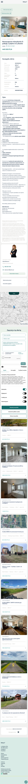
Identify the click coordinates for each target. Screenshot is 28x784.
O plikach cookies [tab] (22, 370)
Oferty (2, 753)
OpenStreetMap (24, 324)
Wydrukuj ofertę (5, 13)
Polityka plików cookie (6, 770)
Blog (2, 764)
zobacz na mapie (11, 46)
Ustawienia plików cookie (14, 411)
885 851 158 (8, 266)
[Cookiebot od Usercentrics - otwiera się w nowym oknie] (21, 367)
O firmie (3, 762)
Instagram (3, 749)
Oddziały (3, 763)
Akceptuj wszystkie (14, 407)
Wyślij (23, 363)
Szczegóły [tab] (13, 370)
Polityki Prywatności (20, 353)
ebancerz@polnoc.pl (9, 269)
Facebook (3, 750)
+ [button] (1, 294)
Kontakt (3, 766)
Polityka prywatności (5, 769)
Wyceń (2, 756)
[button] (26, 24)
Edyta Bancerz (6, 261)
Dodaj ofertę (4, 755)
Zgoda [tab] (4, 370)
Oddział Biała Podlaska (14, 273)
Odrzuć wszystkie (14, 416)
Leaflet (21, 321)
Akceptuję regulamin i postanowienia (14, 353)
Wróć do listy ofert (7, 9)
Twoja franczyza (4, 759)
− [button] (1, 296)
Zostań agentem (4, 757)
